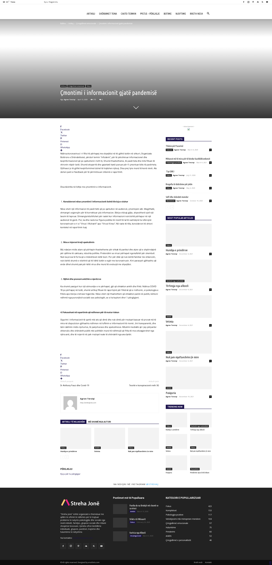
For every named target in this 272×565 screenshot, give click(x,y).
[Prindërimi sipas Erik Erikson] (201, 462)
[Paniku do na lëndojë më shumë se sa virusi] (120, 509)
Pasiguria (171, 393)
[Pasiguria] (189, 378)
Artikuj (91, 13)
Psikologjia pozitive (174, 163)
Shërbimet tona (108, 13)
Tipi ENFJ (170, 171)
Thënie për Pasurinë (174, 146)
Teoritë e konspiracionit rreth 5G (143, 385)
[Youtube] (267, 2)
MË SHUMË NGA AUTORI (99, 422)
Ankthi (97, 448)
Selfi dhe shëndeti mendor (177, 197)
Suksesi (169, 150)
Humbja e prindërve (68, 451)
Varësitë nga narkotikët (175, 281)
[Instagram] (248, 2)
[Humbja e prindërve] (75, 438)
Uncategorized (135, 536)
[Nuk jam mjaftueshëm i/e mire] (143, 438)
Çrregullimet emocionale (86, 23)
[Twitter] (262, 2)
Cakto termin (128, 13)
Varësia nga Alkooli (137, 532)
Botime (168, 13)
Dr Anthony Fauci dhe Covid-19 (74, 385)
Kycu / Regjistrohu (51, 2)
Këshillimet (171, 201)
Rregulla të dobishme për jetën (180, 184)
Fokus (89, 86)
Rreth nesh (196, 13)
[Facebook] (244, 2)
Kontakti (208, 562)
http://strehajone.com (88, 403)
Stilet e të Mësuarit (137, 519)
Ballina (63, 23)
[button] (208, 13)
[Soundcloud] (258, 2)
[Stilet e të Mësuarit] (120, 523)
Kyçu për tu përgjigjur (70, 474)
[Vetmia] (109, 438)
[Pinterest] (253, 2)
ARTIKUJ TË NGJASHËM (73, 422)
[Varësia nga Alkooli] (120, 536)
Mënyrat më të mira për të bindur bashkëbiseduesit (188, 158)
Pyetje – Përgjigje (150, 13)
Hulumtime (195, 469)
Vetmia (97, 451)
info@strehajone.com (83, 538)
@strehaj (152, 484)
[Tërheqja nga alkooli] (189, 271)
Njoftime (181, 13)
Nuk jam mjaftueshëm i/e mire (140, 451)
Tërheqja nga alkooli (177, 285)
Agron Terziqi (69, 99)
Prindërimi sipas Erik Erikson (199, 473)
